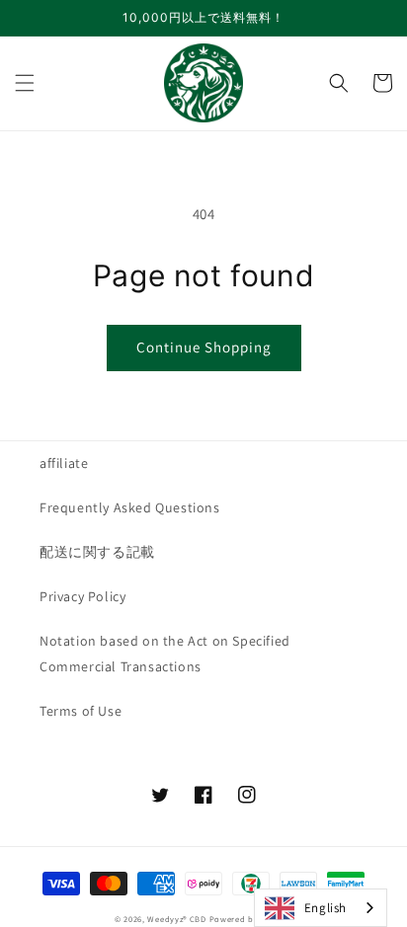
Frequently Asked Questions (130, 507)
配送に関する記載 (97, 552)
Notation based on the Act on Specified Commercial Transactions (165, 653)
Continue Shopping (204, 347)
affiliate (64, 463)
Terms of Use (81, 711)
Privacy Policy (82, 596)
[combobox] (320, 907)
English (325, 907)
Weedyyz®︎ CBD (176, 918)
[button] (24, 83)
